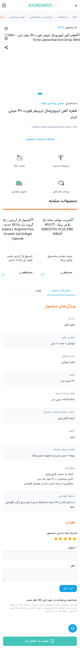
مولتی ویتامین (17, 17)
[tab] (40, 94)
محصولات (62, 17)
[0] (3, 5)
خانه (74, 17)
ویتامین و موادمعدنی (41, 17)
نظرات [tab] (38, 291)
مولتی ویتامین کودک (52, 103)
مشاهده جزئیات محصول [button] (40, 139)
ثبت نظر (68, 588)
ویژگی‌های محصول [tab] (61, 290)
